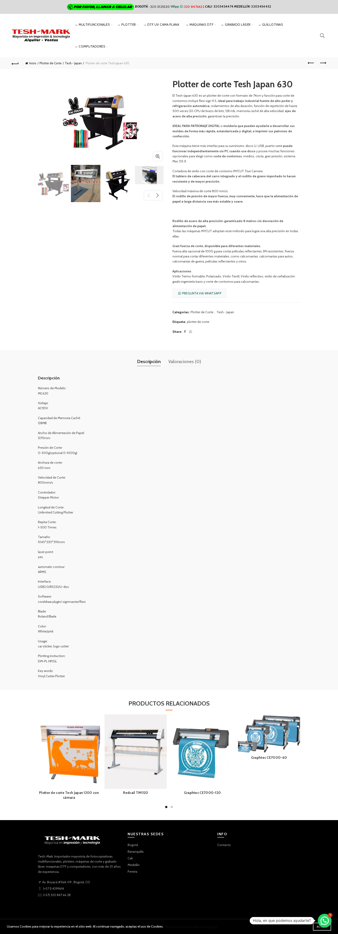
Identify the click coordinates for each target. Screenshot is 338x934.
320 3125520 (160, 6)
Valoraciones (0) (184, 361)
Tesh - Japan (73, 63)
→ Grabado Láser (236, 25)
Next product (322, 63)
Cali (130, 858)
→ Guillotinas (270, 25)
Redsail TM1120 (135, 793)
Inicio (32, 63)
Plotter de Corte (51, 63)
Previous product (311, 63)
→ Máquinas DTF (199, 25)
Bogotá (133, 845)
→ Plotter (126, 25)
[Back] (15, 63)
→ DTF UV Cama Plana (161, 25)
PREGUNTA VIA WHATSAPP (201, 293)
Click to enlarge (157, 156)
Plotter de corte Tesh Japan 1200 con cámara (69, 795)
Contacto (224, 845)
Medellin (134, 865)
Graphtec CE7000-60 (269, 758)
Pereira (132, 871)
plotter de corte (198, 322)
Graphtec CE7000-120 (202, 793)
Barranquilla (135, 851)
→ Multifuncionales (92, 25)
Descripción (149, 361)
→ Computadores (89, 46)
